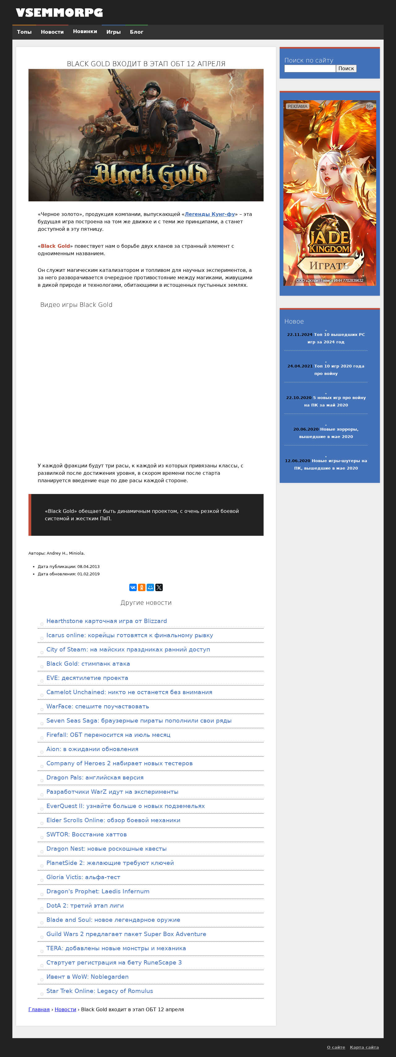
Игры (113, 32)
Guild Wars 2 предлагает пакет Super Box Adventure (125, 934)
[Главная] (59, 12)
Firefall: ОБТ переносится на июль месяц (107, 734)
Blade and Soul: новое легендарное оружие (112, 919)
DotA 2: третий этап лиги (84, 905)
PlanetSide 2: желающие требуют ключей (109, 862)
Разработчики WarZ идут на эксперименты (112, 791)
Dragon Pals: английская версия (94, 777)
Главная (39, 1009)
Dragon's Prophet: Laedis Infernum (97, 891)
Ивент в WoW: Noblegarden (87, 976)
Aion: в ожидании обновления (91, 749)
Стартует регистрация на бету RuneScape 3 (113, 962)
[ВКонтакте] (133, 587)
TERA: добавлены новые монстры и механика (115, 948)
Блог (136, 32)
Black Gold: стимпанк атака (87, 663)
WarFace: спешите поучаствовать (97, 706)
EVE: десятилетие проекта (86, 677)
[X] (159, 587)
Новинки (85, 31)
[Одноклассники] (141, 587)
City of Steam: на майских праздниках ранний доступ (127, 649)
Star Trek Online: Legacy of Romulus (99, 991)
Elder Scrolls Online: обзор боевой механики (112, 820)
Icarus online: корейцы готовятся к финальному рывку (129, 635)
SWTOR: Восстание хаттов (86, 834)
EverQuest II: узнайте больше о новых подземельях (125, 806)
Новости (65, 1009)
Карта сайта (364, 1047)
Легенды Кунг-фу (210, 214)
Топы (24, 32)
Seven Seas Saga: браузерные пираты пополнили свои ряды (138, 720)
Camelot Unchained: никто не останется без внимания (128, 692)
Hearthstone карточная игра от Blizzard (106, 621)
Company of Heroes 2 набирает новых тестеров (119, 763)
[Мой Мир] (150, 587)
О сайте (336, 1047)
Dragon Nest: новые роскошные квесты (106, 848)
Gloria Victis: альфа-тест (82, 877)
